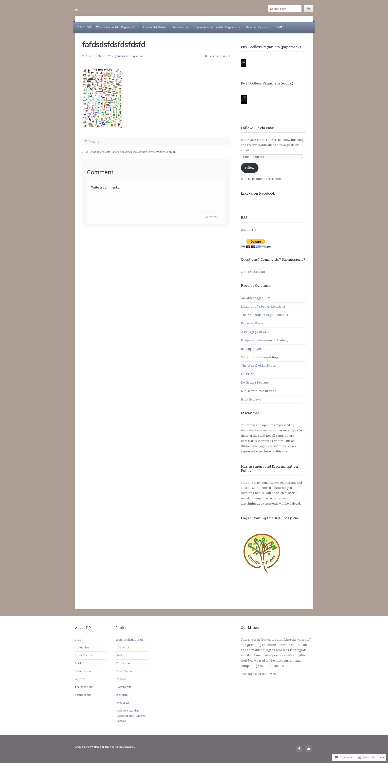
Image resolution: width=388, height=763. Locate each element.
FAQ (119, 655)
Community (124, 686)
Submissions (83, 671)
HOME (279, 27)
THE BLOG (84, 27)
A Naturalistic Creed (129, 639)
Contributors (83, 655)
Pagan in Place (252, 323)
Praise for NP (84, 686)
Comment (211, 216)
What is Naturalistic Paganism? (115, 27)
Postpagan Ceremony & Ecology (264, 340)
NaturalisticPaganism (130, 56)
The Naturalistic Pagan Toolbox (264, 314)
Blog (78, 639)
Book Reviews (251, 399)
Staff (78, 663)
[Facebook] (299, 748)
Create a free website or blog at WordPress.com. (105, 746)
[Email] (308, 748)
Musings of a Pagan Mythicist (263, 306)
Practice (121, 679)
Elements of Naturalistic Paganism (216, 27)
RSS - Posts (248, 229)
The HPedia (124, 671)
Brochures (123, 663)
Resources (123, 702)
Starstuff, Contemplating (259, 357)
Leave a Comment (219, 56)
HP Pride (247, 374)
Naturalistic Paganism (76, 10)
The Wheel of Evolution (258, 365)
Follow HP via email (258, 127)
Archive (80, 679)
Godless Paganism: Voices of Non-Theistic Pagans (131, 716)
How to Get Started (155, 27)
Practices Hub (180, 27)
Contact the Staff (253, 271)
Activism (122, 694)
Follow (249, 167)
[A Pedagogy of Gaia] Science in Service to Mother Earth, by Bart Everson (130, 151)
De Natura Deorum (255, 382)
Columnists (82, 647)
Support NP (83, 694)
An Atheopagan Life (256, 298)
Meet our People (256, 27)
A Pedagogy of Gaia (255, 331)
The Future (123, 647)
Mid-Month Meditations (258, 391)
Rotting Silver (251, 348)
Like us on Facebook (258, 193)
